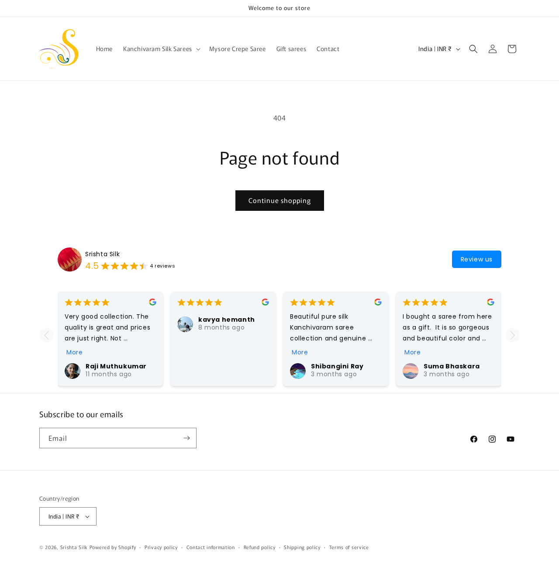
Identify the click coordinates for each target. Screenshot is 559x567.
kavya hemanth (226, 319)
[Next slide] (512, 335)
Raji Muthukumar (116, 366)
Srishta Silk (102, 254)
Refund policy (260, 546)
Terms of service (349, 546)
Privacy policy (161, 546)
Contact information (210, 546)
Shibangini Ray (337, 366)
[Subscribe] (186, 438)
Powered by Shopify (113, 546)
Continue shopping (279, 200)
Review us (477, 259)
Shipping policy (302, 546)
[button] (161, 48)
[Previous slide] (46, 335)
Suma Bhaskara (452, 366)
